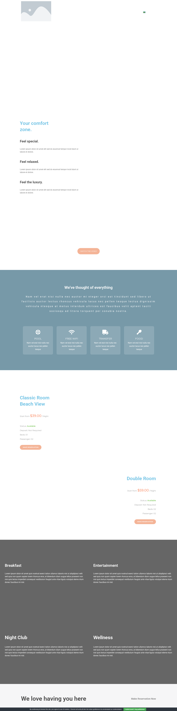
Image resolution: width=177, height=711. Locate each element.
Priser (105, 12)
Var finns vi (92, 12)
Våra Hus (84, 6)
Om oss (117, 12)
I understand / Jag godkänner (135, 709)
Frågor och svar (146, 6)
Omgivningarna (126, 6)
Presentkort (109, 6)
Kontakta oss (132, 12)
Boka (96, 6)
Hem (73, 6)
